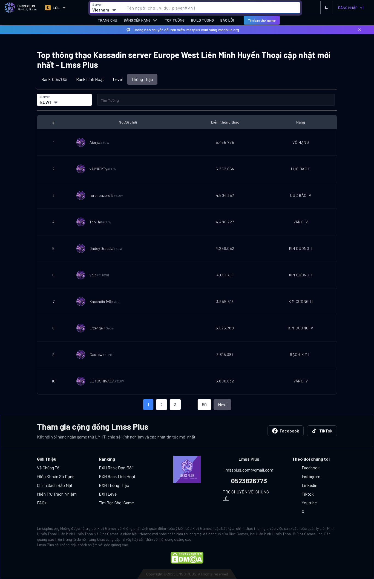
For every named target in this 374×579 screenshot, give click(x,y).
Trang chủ (107, 20)
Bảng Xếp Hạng (137, 20)
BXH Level (108, 493)
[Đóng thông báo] (359, 30)
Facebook (289, 430)
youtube (309, 502)
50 (204, 404)
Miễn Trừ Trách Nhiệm (57, 493)
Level (118, 79)
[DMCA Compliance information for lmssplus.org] (187, 558)
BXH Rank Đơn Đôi (116, 467)
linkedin (309, 485)
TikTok (325, 430)
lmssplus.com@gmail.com (249, 469)
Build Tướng (202, 20)
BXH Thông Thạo (114, 485)
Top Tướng (175, 20)
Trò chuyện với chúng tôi (246, 495)
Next (222, 404)
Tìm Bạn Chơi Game (116, 502)
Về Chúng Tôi (49, 467)
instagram (311, 476)
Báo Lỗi (227, 20)
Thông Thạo (142, 79)
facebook (311, 467)
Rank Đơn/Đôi (54, 79)
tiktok (308, 493)
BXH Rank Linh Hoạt (117, 476)
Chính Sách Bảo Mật (55, 485)
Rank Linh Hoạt (90, 79)
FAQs (42, 502)
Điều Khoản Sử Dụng (55, 476)
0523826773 (249, 481)
